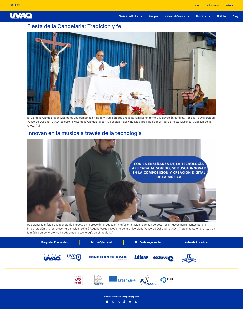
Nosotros (201, 16)
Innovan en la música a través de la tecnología (84, 133)
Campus (153, 16)
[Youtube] (130, 301)
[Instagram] (112, 301)
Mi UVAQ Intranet (101, 242)
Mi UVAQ (230, 5)
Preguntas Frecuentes (54, 242)
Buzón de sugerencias (148, 242)
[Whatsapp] (136, 301)
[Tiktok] (124, 301)
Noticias (221, 16)
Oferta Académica (128, 16)
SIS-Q (197, 5)
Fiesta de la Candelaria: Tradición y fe (74, 26)
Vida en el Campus (175, 16)
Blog (235, 16)
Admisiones (213, 5)
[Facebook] (107, 301)
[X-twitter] (118, 301)
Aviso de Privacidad (196, 242)
